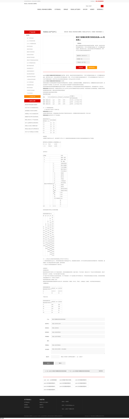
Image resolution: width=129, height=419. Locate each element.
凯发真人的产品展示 (75, 9)
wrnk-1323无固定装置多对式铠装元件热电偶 (50, 389)
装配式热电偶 (30, 49)
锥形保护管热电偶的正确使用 (31, 104)
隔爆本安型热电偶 (30, 51)
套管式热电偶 (30, 87)
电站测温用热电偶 (30, 73)
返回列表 (101, 371)
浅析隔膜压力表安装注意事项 (31, 110)
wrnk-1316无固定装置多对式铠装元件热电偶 (82, 386)
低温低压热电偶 (30, 54)
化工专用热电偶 (30, 82)
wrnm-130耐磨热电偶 (31, 43)
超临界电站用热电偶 (31, 76)
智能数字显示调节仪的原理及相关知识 (32, 116)
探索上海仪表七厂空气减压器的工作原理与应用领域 (32, 119)
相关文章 (32, 101)
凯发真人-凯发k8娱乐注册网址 (34, 1)
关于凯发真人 (58, 9)
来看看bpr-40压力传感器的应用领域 (32, 113)
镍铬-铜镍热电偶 (30, 65)
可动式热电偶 (30, 93)
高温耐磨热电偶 (30, 84)
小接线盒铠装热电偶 (31, 79)
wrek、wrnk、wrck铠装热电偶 (50, 380)
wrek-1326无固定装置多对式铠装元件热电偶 (66, 383)
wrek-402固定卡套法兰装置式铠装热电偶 (66, 380)
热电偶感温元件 (30, 68)
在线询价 (81, 67)
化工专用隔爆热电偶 (31, 62)
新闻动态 (66, 9)
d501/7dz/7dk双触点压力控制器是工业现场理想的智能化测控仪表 (32, 131)
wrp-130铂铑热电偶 (31, 40)
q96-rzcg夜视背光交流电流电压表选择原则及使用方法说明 (32, 122)
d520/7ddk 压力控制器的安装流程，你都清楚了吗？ (32, 107)
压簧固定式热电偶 (30, 90)
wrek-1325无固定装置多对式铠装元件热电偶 (50, 383)
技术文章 (85, 9)
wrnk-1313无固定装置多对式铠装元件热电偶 (82, 383)
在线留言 (92, 9)
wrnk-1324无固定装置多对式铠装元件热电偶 (82, 380)
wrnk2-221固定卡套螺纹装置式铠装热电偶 (57, 371)
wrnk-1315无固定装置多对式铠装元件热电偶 (66, 386)
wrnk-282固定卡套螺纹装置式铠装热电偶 (81, 371)
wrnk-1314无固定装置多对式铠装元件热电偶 (50, 386)
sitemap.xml (87, 415)
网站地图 (2, 418)
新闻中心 (41, 404)
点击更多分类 (32, 96)
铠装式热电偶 (30, 46)
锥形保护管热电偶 (30, 57)
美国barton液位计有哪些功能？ (31, 125)
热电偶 (27, 35)
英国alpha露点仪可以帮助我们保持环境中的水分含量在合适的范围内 (32, 128)
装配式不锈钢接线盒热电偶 (32, 60)
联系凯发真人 (100, 9)
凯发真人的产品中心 (87, 31)
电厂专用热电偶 (30, 38)
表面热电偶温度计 (30, 71)
